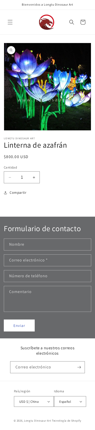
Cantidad (10, 167)
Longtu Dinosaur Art (37, 420)
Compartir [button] (18, 192)
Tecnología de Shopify (66, 420)
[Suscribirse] (79, 367)
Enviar (19, 325)
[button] (10, 22)
